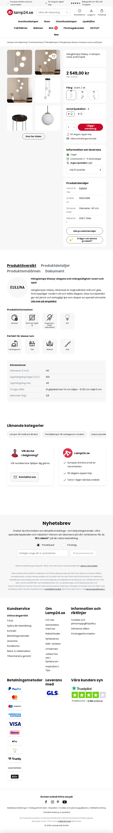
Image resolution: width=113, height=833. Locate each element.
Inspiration (51, 666)
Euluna (83, 188)
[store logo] (20, 12)
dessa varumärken (89, 566)
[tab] (21, 265)
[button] (19, 90)
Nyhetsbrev (52, 638)
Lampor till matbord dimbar (24, 434)
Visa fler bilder (33, 136)
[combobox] (53, 12)
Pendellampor (51, 42)
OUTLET (94, 28)
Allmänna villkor (80, 628)
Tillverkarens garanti (19, 656)
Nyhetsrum (51, 661)
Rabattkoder (52, 633)
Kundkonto (13, 646)
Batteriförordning (98, 808)
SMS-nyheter (53, 643)
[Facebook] (48, 802)
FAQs (10, 620)
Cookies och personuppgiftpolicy (74, 808)
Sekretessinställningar (17, 808)
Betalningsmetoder (18, 636)
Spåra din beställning (19, 625)
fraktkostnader (64, 821)
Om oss (49, 620)
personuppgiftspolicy (95, 589)
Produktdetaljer (55, 265)
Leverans (12, 641)
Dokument (54, 271)
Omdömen (51, 649)
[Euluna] (17, 287)
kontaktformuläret (53, 589)
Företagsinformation (83, 633)
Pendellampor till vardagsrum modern (64, 434)
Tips (47, 670)
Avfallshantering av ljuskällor (57, 812)
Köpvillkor (53, 808)
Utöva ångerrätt (17, 615)
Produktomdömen (24, 271)
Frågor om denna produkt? (87, 240)
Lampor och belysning (17, 42)
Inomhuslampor (36, 42)
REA (51, 28)
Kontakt (11, 631)
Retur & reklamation (18, 651)
